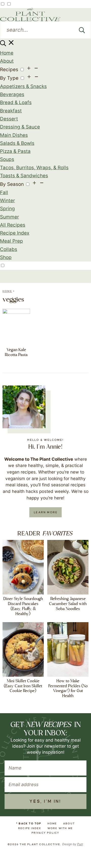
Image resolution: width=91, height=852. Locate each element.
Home (6, 53)
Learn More (46, 512)
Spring (7, 208)
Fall (4, 192)
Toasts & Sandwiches (24, 176)
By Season (12, 184)
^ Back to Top (28, 823)
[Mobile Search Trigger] (7, 45)
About (7, 61)
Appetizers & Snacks (23, 86)
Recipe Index (14, 233)
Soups (7, 159)
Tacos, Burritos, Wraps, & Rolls (34, 168)
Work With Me (60, 828)
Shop (6, 257)
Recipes (9, 69)
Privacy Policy (46, 832)
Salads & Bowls (17, 143)
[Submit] (82, 30)
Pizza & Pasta (15, 151)
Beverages (12, 94)
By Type (9, 78)
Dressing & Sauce (20, 127)
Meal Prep (11, 241)
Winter (7, 200)
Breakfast (11, 111)
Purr (80, 844)
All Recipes (12, 225)
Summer (9, 217)
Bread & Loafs (16, 102)
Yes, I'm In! (45, 801)
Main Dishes (14, 135)
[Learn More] (24, 407)
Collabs (8, 249)
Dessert (9, 119)
